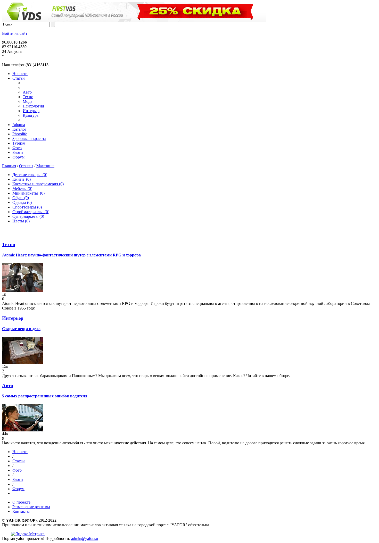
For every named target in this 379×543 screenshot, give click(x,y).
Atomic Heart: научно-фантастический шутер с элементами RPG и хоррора (71, 255)
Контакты (21, 511)
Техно (28, 97)
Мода (27, 101)
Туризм (18, 143)
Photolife (19, 134)
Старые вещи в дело (21, 329)
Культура (30, 115)
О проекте (21, 502)
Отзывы (26, 166)
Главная (9, 166)
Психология (33, 106)
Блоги (17, 152)
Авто (27, 92)
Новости (20, 73)
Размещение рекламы (31, 507)
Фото (17, 148)
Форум (18, 157)
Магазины (45, 166)
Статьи (18, 78)
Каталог (19, 129)
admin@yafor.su (84, 538)
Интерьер (31, 110)
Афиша (18, 124)
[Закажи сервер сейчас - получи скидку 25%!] (134, 20)
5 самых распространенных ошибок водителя (44, 396)
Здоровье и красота (29, 138)
